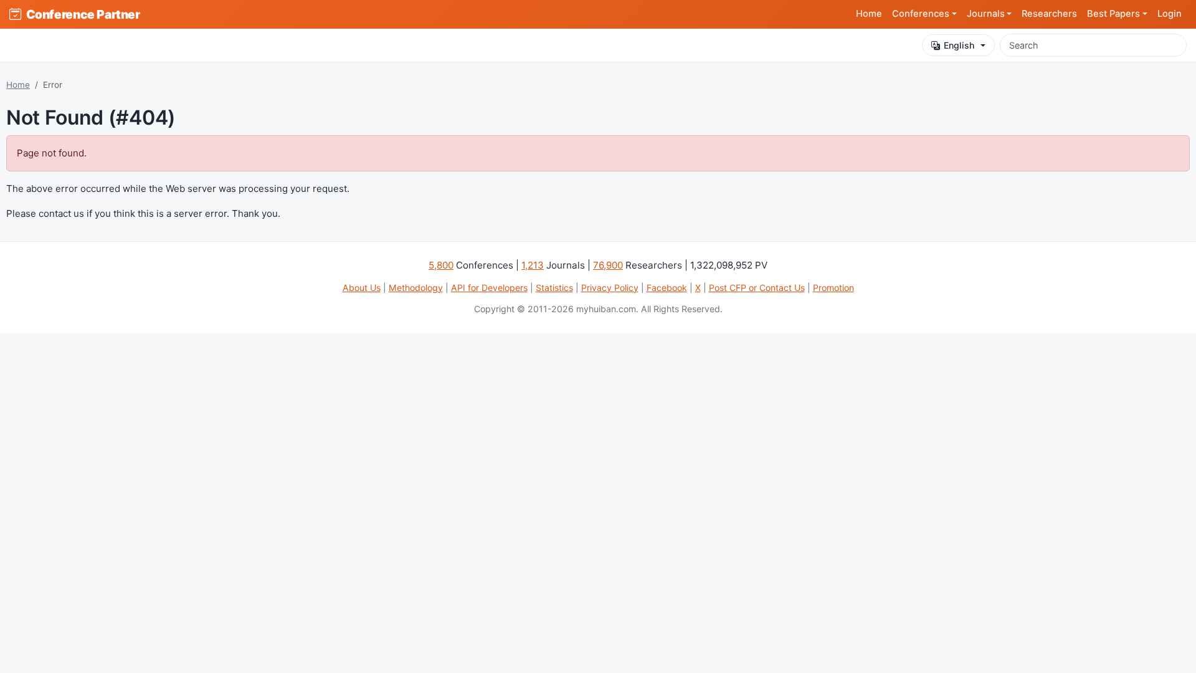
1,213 (532, 265)
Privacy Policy (609, 287)
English (959, 45)
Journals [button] (986, 13)
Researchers (1049, 13)
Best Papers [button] (1113, 13)
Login (1169, 13)
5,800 (441, 265)
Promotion (833, 287)
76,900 (608, 265)
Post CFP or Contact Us (757, 287)
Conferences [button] (920, 13)
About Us (362, 287)
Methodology (416, 287)
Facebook (667, 287)
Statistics (554, 287)
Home (869, 13)
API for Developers (489, 287)
